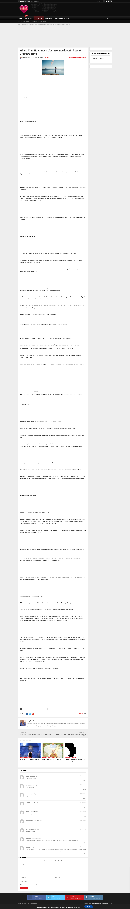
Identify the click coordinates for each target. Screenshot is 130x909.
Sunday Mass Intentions (62, 18)
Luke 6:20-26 (25, 709)
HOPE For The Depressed (99, 58)
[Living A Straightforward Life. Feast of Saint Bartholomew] (53, 750)
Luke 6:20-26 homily (42, 709)
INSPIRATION (28, 17)
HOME (20, 18)
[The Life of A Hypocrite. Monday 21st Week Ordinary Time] (75, 750)
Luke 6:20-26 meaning (52, 709)
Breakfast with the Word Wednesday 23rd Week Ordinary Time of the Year (40, 81)
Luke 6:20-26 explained (33, 709)
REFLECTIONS (38, 18)
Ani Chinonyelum (30, 785)
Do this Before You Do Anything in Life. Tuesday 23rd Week (35, 734)
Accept (89, 906)
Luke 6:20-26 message (62, 709)
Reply (85, 780)
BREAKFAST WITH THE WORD (23, 21)
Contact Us (36, 1)
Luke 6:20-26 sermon (81, 709)
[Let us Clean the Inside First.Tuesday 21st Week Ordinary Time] (30, 750)
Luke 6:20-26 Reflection (72, 709)
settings (77, 907)
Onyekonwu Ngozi (30, 811)
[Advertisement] (65, 36)
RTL (32, 1)
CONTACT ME (48, 18)
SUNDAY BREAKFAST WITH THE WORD (39, 21)
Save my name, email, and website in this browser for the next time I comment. (39, 884)
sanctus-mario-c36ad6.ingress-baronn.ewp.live (102, 903)
